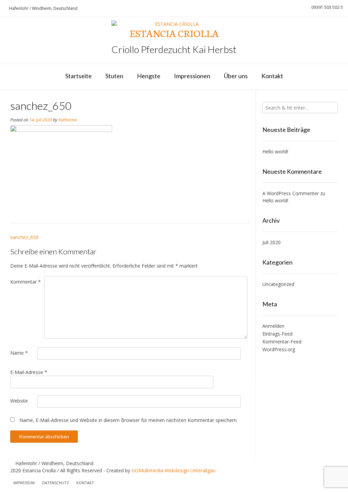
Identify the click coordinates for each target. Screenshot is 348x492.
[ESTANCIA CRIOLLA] (174, 24)
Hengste (148, 76)
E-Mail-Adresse (28, 372)
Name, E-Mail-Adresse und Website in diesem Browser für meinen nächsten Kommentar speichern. (128, 420)
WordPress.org (278, 349)
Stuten (114, 76)
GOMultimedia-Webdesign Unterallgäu (173, 470)
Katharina (67, 120)
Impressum (24, 482)
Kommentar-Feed (281, 341)
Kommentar (25, 281)
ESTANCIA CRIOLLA (174, 33)
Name (19, 353)
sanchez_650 (24, 237)
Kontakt (272, 76)
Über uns (236, 76)
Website (19, 400)
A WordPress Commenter (290, 193)
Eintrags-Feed (277, 333)
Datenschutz (55, 482)
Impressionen (192, 76)
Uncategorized (278, 284)
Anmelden (273, 326)
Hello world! (275, 151)
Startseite (78, 76)
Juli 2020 (271, 242)
